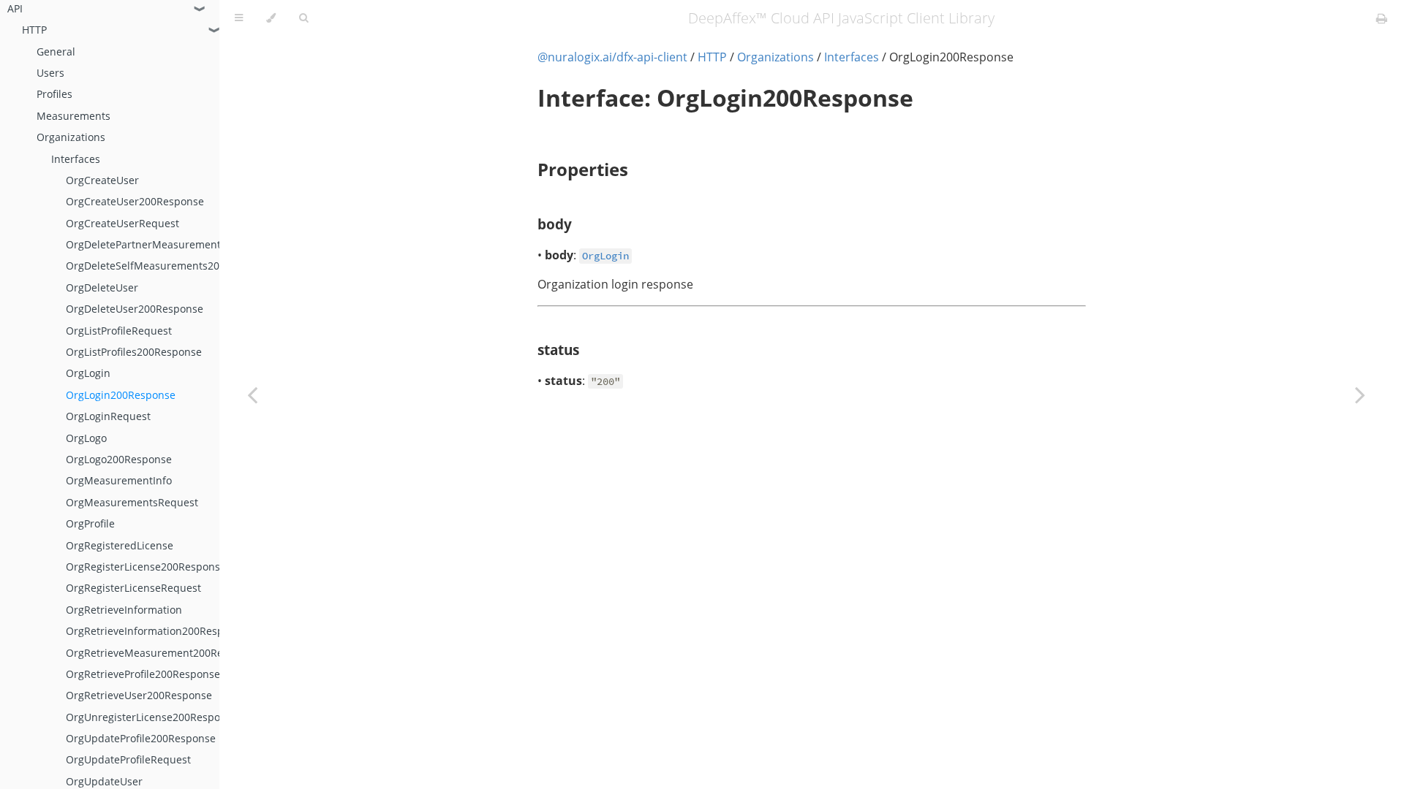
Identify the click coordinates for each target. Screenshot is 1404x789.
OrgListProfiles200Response (134, 352)
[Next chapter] (1360, 394)
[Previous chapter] (252, 394)
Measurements (73, 116)
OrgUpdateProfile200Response (141, 738)
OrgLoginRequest (108, 416)
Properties (582, 169)
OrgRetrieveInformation (124, 610)
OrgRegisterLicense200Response (146, 566)
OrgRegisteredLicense (119, 545)
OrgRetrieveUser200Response (139, 695)
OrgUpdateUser (104, 781)
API (15, 8)
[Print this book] (1381, 18)
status (558, 349)
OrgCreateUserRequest (122, 223)
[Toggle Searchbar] (303, 18)
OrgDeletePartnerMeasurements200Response (178, 244)
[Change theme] (270, 18)
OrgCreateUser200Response (135, 201)
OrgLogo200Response (119, 459)
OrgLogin (88, 373)
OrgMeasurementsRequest (132, 502)
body (554, 224)
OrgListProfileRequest (119, 331)
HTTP (34, 30)
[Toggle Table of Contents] (238, 18)
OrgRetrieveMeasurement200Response (162, 653)
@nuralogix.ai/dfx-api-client (612, 57)
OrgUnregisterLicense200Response (152, 717)
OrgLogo (86, 438)
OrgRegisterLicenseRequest (133, 588)
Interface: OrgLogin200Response (725, 97)
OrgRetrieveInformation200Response (156, 631)
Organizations (71, 137)
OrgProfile (90, 523)
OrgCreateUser (102, 180)
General (56, 51)
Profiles (54, 94)
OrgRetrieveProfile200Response (143, 674)
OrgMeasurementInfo (119, 480)
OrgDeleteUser (102, 287)
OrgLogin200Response (121, 395)
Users (50, 73)
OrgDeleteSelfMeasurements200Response (169, 265)
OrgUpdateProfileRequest (128, 759)
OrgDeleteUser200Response (134, 309)
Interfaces (75, 159)
